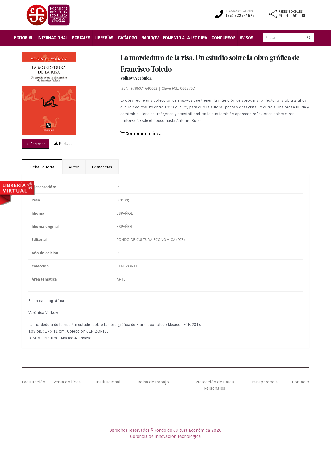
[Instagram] (282, 15)
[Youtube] (303, 15)
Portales (81, 38)
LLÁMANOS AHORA (240, 11)
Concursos (224, 38)
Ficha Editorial (42, 167)
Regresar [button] (37, 144)
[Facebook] (289, 15)
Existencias (102, 167)
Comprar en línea (142, 134)
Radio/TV (150, 38)
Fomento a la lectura (185, 38)
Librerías (104, 38)
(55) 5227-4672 (240, 15)
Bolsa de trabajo (153, 382)
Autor (74, 167)
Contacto (300, 382)
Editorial (23, 38)
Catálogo (127, 38)
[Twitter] (297, 15)
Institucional (104, 382)
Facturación (33, 382)
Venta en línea (67, 382)
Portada (65, 143)
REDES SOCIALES (291, 12)
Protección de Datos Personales (214, 385)
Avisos (246, 38)
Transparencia (264, 382)
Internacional (52, 38)
